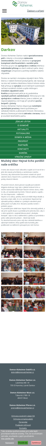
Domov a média (23, 137)
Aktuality (23, 129)
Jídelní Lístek (23, 121)
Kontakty (23, 149)
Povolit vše (22, 443)
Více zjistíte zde (7, 438)
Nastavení (9, 443)
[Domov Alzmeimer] (23, 4)
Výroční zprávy (23, 156)
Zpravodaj (23, 422)
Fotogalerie (23, 133)
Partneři (23, 145)
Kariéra (23, 153)
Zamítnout (36, 443)
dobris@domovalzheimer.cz (22, 372)
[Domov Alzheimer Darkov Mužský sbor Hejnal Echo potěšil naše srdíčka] (11, 238)
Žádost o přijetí (35, 10)
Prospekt (23, 141)
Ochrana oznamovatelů (23, 419)
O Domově (23, 125)
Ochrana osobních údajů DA (23, 416)
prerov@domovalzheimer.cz (22, 408)
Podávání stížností (23, 425)
